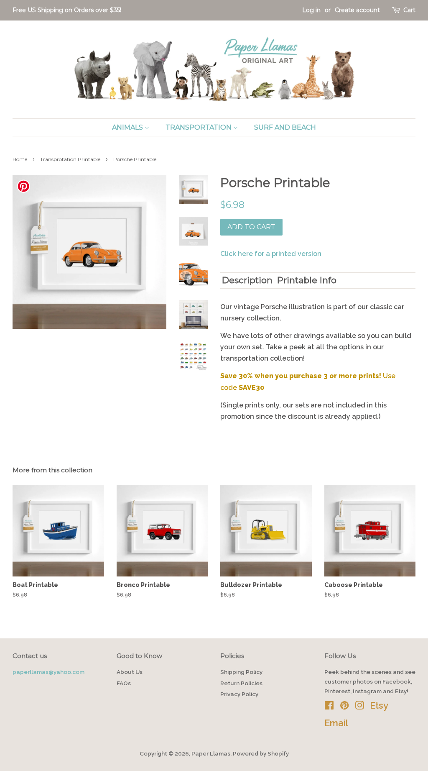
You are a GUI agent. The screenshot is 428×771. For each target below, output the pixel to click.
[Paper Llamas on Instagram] (359, 707)
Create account (357, 10)
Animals (128, 127)
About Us (130, 672)
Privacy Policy (239, 694)
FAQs (124, 683)
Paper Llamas (210, 753)
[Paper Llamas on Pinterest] (344, 707)
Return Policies (241, 683)
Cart (409, 10)
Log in (311, 10)
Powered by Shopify (261, 753)
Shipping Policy (241, 672)
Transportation (199, 127)
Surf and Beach (285, 127)
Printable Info (306, 280)
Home (20, 159)
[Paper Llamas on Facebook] (329, 707)
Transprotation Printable (70, 159)
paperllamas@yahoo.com (48, 672)
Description (247, 280)
